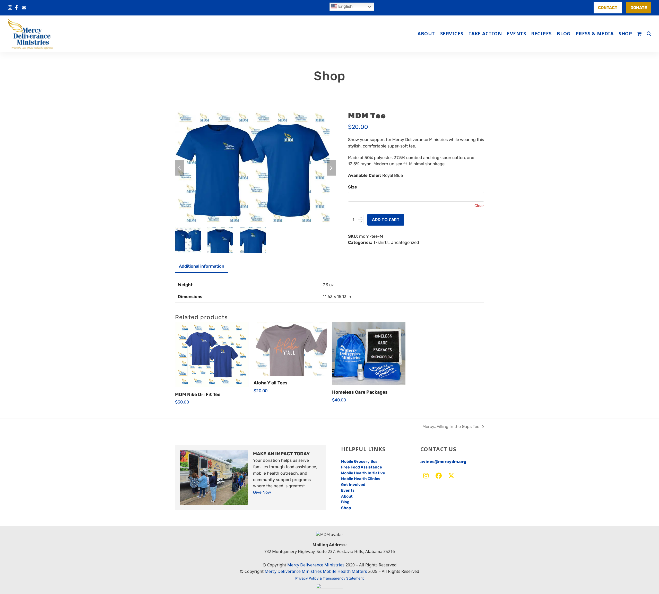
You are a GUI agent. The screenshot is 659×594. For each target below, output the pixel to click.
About (347, 496)
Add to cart (386, 219)
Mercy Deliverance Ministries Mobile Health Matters (316, 571)
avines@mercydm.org (443, 461)
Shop (346, 508)
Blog (345, 502)
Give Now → (264, 492)
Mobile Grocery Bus (359, 461)
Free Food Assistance (361, 467)
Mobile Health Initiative (363, 473)
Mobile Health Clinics (360, 478)
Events (347, 490)
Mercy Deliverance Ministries (315, 565)
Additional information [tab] (201, 266)
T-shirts (380, 242)
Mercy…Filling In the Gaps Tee (450, 427)
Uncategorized (405, 242)
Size (352, 187)
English (345, 6)
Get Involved (353, 484)
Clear (479, 205)
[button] (639, 33)
